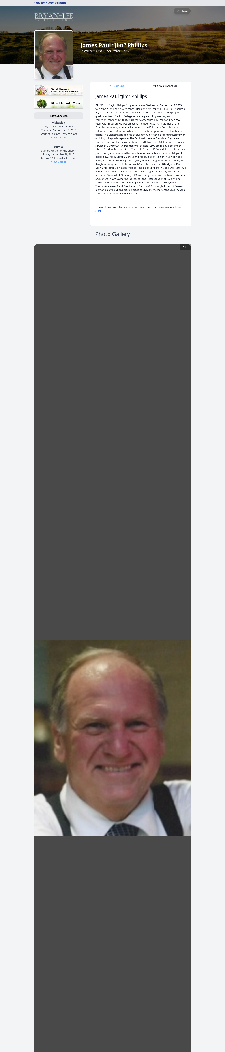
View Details (58, 137)
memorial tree (134, 207)
